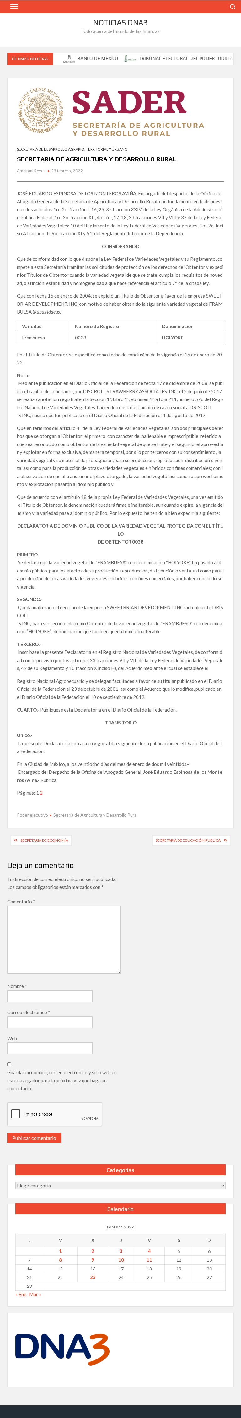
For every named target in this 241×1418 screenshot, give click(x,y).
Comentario (21, 901)
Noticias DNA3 (120, 22)
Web (12, 1038)
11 (149, 1260)
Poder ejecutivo (32, 815)
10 (121, 1260)
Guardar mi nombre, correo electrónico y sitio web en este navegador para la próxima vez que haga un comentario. (62, 1080)
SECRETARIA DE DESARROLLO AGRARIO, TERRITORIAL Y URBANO (72, 149)
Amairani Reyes (31, 170)
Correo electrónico (28, 1012)
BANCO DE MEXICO (85, 58)
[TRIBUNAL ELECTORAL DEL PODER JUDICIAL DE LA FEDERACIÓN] (118, 58)
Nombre (17, 986)
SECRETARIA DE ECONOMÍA (44, 840)
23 (93, 1277)
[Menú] (13, 6)
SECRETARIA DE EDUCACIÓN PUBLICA (188, 840)
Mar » (35, 1294)
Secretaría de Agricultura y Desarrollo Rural (95, 815)
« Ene (20, 1294)
